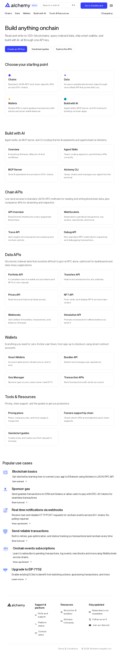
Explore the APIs (64, 49)
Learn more (18, 579)
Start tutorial (18, 502)
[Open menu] (111, 5)
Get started (18, 481)
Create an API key (16, 49)
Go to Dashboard (94, 5)
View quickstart (20, 523)
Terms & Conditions (68, 648)
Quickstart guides (40, 49)
